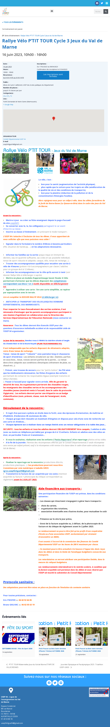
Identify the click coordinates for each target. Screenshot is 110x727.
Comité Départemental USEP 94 (14, 139)
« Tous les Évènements (12, 22)
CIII (4, 96)
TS (11, 96)
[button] (52, 11)
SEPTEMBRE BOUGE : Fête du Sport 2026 (17, 649)
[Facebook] (97, 3)
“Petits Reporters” (63, 439)
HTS (7, 96)
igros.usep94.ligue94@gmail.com (18, 471)
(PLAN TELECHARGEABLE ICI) (49, 343)
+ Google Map (8, 104)
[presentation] (18, 634)
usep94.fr (14, 223)
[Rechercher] (105, 11)
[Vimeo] (107, 3)
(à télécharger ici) (50, 297)
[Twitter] (102, 3)
